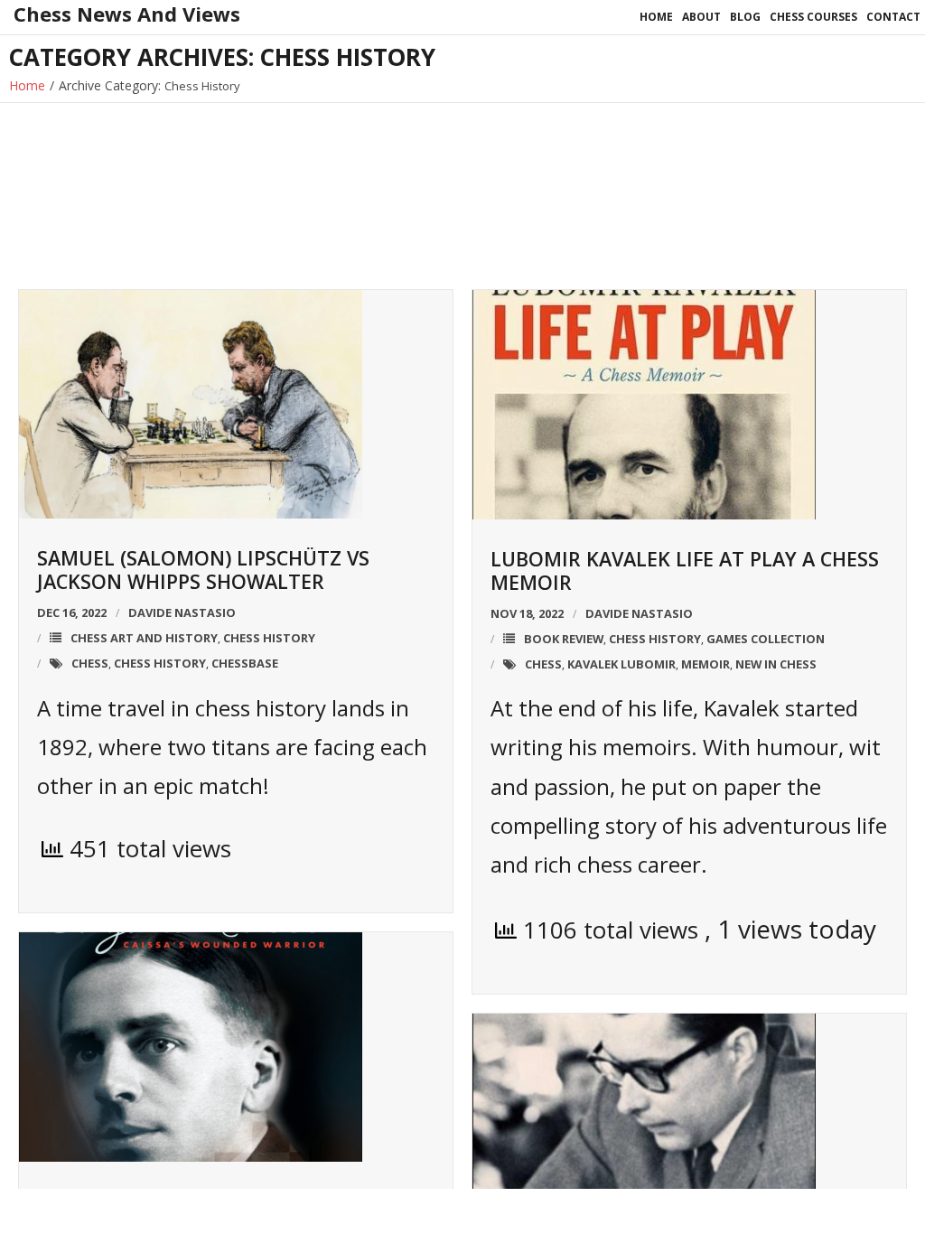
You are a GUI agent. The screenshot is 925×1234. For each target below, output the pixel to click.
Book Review (563, 639)
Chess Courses (813, 16)
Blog (745, 16)
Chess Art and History (144, 638)
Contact (893, 16)
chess (89, 663)
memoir (705, 664)
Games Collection (765, 639)
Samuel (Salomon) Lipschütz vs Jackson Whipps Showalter (203, 569)
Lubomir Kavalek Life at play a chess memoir (685, 570)
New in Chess (776, 664)
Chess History (269, 638)
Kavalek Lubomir (621, 664)
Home (656, 16)
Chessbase (244, 663)
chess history (160, 663)
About (701, 16)
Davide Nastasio (182, 612)
